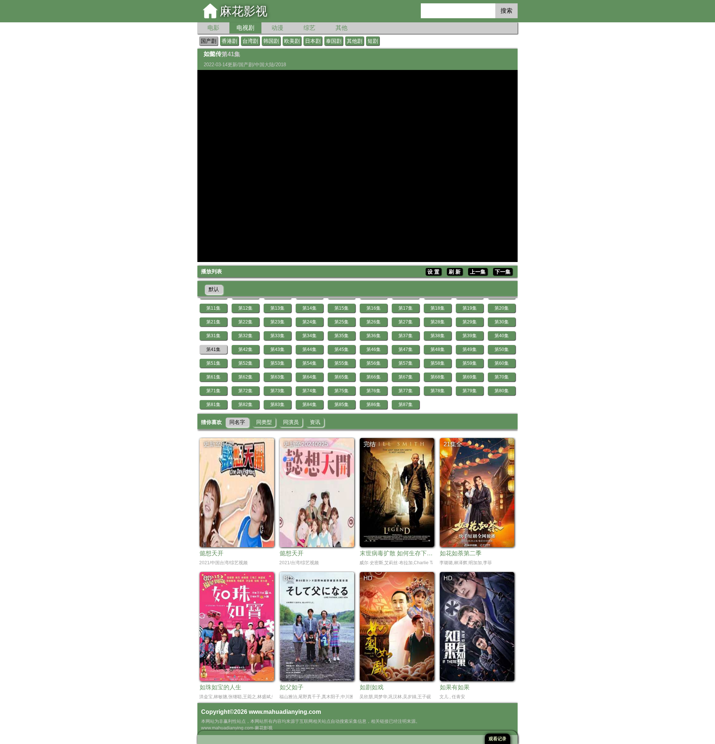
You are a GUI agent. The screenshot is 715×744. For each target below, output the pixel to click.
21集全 (453, 444)
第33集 (277, 335)
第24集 (309, 322)
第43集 (277, 349)
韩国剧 (271, 41)
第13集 (277, 308)
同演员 (291, 422)
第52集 (245, 363)
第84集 (309, 404)
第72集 (245, 390)
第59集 (470, 363)
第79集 (470, 390)
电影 (213, 28)
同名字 (237, 422)
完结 (369, 444)
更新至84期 (218, 444)
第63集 (277, 377)
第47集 (405, 349)
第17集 (405, 308)
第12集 (245, 308)
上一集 (478, 272)
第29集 (470, 322)
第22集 (245, 322)
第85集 (341, 404)
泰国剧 (333, 41)
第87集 (405, 404)
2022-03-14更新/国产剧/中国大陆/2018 (245, 64)
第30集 (502, 322)
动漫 (277, 28)
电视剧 (245, 28)
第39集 (470, 335)
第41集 (213, 349)
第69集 (470, 377)
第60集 (502, 363)
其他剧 (354, 41)
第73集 (277, 390)
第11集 (213, 308)
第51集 (213, 363)
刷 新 (455, 272)
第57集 (405, 363)
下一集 (503, 272)
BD (207, 578)
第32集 (245, 335)
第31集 (213, 335)
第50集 (502, 349)
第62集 (245, 377)
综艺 (309, 28)
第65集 (341, 377)
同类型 (264, 422)
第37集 (405, 335)
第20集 (502, 308)
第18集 (437, 308)
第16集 (373, 308)
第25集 (341, 322)
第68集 (437, 377)
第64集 (309, 377)
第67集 (405, 377)
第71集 (213, 390)
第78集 (437, 390)
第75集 (341, 390)
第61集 (213, 377)
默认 (214, 289)
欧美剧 (292, 41)
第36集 (373, 335)
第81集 (213, 404)
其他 (341, 28)
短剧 (373, 41)
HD (367, 578)
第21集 (213, 322)
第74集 (309, 390)
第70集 (502, 377)
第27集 (405, 322)
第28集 (437, 322)
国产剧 (208, 41)
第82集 (245, 404)
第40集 (502, 335)
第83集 (277, 404)
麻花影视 (243, 11)
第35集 (341, 335)
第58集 (437, 363)
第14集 (309, 308)
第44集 (309, 349)
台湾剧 (250, 41)
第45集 (341, 349)
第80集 (502, 390)
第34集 (309, 335)
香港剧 (229, 41)
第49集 (470, 349)
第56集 (373, 363)
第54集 (309, 363)
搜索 (506, 10)
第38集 (437, 335)
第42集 (245, 349)
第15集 (341, 308)
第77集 (405, 390)
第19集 (470, 308)
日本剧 (313, 41)
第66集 (373, 377)
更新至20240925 (305, 444)
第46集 (373, 349)
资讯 (315, 422)
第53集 (277, 363)
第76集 (373, 390)
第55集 (341, 363)
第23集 (277, 322)
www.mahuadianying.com (285, 712)
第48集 (437, 349)
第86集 (373, 404)
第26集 (373, 322)
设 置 (433, 272)
